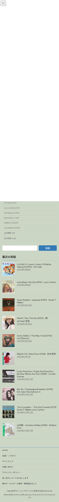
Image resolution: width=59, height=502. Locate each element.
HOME (5, 450)
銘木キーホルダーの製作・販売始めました (19, 483)
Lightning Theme (31, 495)
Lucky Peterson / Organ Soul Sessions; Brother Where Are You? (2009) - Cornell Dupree (36, 374)
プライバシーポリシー (11, 472)
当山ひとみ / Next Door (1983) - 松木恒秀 (36, 354)
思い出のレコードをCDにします (15, 478)
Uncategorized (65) (12, 228)
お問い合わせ (7, 467)
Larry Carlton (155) (12, 208)
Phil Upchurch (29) (11, 213)
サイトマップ (7, 461)
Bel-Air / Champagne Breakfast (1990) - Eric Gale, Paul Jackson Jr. (35, 390)
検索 (47, 248)
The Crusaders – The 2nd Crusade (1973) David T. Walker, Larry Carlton (36, 408)
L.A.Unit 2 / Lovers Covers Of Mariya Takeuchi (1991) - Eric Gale (34, 265)
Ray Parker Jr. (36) (11, 218)
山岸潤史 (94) (9, 233)
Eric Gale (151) (10, 203)
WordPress (17, 495)
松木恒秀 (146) (10, 238)
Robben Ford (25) (11, 223)
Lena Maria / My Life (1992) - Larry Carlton (36, 282)
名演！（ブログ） (9, 456)
